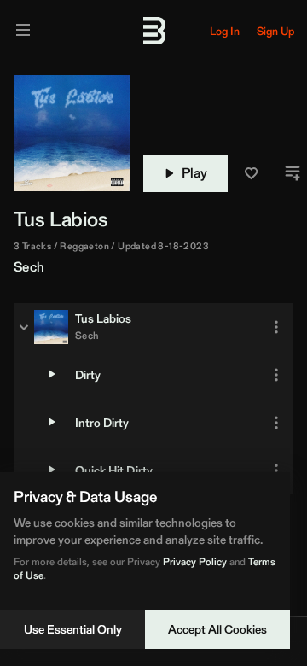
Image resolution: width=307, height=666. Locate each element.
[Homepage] (153, 30)
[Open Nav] (23, 31)
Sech (29, 267)
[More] (276, 327)
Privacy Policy (195, 561)
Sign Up (275, 31)
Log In (225, 31)
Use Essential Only (73, 629)
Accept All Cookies (217, 629)
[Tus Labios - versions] (24, 327)
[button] (252, 173)
